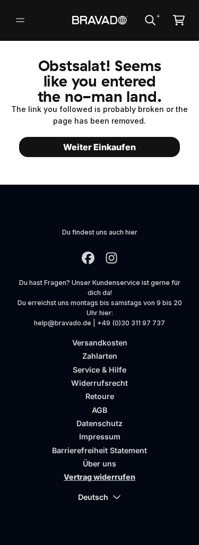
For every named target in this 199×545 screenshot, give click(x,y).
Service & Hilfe (99, 369)
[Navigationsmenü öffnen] (20, 20)
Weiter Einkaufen (99, 147)
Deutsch (93, 496)
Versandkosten (99, 342)
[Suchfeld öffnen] (150, 20)
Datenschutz (99, 423)
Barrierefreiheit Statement (99, 450)
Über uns (99, 463)
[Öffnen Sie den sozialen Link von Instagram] (111, 258)
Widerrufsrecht (99, 382)
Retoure (99, 396)
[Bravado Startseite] (99, 20)
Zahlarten (99, 355)
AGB (99, 409)
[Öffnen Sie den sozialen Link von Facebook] (88, 258)
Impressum (99, 436)
